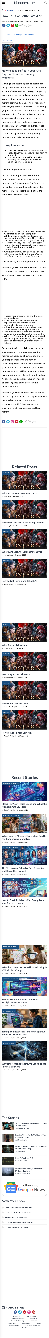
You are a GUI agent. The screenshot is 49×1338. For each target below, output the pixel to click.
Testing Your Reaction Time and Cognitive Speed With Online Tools (18, 1207)
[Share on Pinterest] (12, 25)
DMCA (24, 1328)
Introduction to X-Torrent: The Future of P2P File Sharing (31, 1147)
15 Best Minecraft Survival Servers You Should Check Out (18, 1227)
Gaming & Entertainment (24, 34)
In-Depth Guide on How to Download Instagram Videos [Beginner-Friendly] (17, 1217)
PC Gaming (7, 40)
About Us (16, 1316)
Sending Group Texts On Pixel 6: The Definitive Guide (30, 1136)
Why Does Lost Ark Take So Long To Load (23, 522)
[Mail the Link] (25, 25)
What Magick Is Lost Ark (14, 645)
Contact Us (26, 1323)
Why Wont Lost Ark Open (15, 703)
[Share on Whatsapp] (16, 25)
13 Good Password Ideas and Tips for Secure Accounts (19, 1222)
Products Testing (17, 1321)
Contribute (34, 1321)
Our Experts (31, 1316)
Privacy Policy (14, 1325)
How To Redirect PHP (24, 1158)
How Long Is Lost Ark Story (16, 674)
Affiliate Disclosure (32, 1325)
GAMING (7, 34)
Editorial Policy (17, 1318)
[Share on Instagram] (12, 421)
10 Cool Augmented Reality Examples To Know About (31, 1124)
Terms (38, 1323)
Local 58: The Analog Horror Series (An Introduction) (29, 1169)
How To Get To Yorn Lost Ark (17, 732)
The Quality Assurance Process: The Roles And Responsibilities (18, 1212)
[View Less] (29, 25)
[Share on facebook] (3, 25)
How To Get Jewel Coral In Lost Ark (20, 581)
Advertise (11, 1323)
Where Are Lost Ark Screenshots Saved (22, 551)
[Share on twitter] (8, 25)
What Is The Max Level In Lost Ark (19, 493)
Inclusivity (33, 1318)
